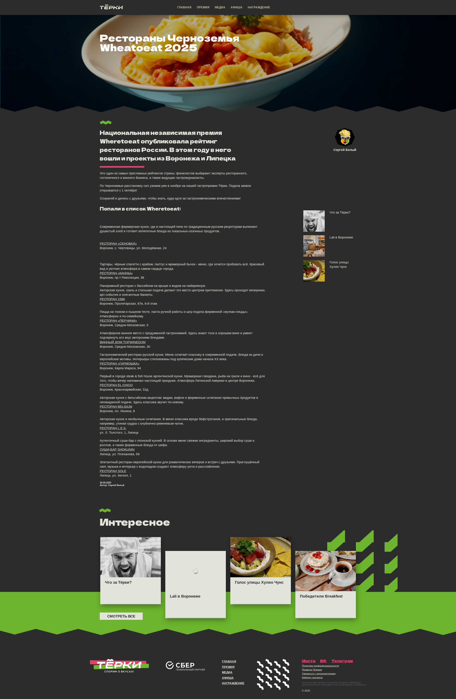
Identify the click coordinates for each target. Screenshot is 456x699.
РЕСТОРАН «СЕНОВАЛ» (118, 243)
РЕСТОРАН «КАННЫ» (116, 273)
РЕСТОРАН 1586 (112, 299)
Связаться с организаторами (319, 673)
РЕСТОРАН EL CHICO (116, 385)
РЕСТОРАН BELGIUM (116, 406)
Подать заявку (334, 8)
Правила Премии (312, 669)
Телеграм (342, 661)
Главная (184, 7)
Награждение (259, 7)
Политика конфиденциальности (320, 665)
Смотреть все (121, 616)
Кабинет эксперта (312, 677)
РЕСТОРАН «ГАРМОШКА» (119, 363)
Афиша (236, 7)
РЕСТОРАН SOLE (113, 471)
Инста (308, 661)
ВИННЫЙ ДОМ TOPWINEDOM (123, 342)
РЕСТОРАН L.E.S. (113, 428)
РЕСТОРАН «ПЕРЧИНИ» (118, 320)
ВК (323, 661)
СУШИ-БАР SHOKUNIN (117, 449)
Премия (203, 7)
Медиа (220, 7)
